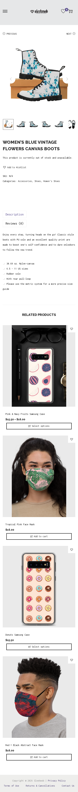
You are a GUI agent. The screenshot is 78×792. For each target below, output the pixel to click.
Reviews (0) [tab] (15, 223)
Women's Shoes (51, 181)
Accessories (25, 181)
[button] (14, 167)
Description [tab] (15, 214)
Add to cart (41, 536)
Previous (12, 33)
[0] (63, 11)
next (67, 79)
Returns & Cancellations (40, 785)
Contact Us (68, 785)
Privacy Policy (57, 780)
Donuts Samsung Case (17, 634)
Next (68, 33)
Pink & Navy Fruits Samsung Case (25, 414)
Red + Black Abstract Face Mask (24, 745)
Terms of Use (11, 785)
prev (10, 79)
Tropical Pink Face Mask (20, 524)
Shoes (37, 181)
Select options (41, 426)
